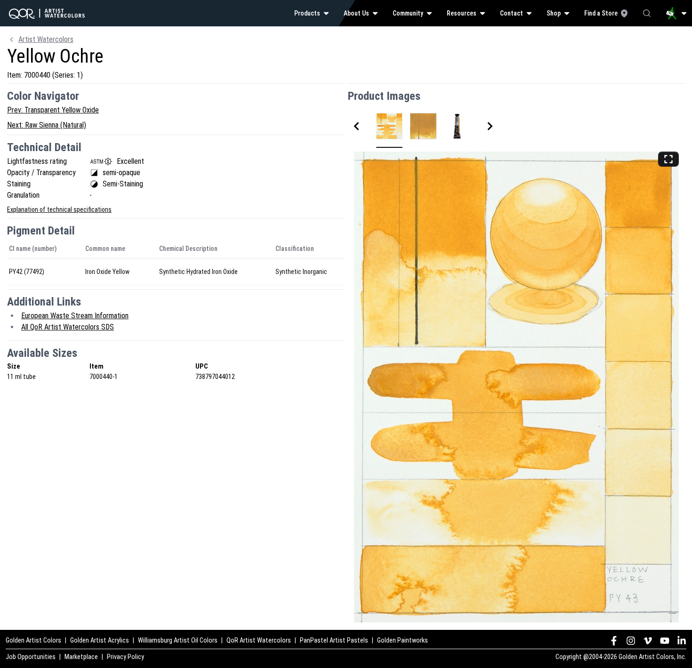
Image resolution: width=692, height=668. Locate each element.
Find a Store (601, 13)
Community (408, 13)
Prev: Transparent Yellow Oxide (53, 109)
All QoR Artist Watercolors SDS (67, 326)
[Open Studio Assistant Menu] (676, 13)
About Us (356, 13)
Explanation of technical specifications (59, 209)
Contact (511, 13)
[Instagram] (631, 640)
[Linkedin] (681, 640)
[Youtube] (664, 640)
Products (307, 13)
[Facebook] (614, 640)
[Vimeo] (647, 640)
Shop (554, 13)
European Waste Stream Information (75, 315)
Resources (461, 13)
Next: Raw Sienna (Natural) (46, 125)
